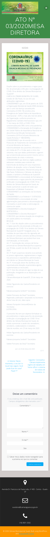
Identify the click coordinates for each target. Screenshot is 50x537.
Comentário (25, 405)
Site (25, 448)
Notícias (25, 48)
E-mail (25, 440)
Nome (25, 431)
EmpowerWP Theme (26, 533)
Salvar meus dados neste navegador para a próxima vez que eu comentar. (26, 458)
